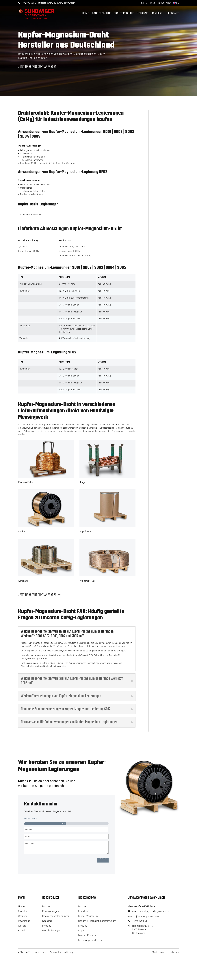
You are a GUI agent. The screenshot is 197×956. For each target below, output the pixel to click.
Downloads (164, 3)
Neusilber (47, 920)
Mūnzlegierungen (51, 930)
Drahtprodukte (124, 13)
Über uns (142, 13)
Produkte (23, 911)
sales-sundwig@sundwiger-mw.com (151, 911)
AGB (20, 952)
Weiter (103, 859)
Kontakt (173, 13)
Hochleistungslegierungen (56, 916)
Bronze (46, 906)
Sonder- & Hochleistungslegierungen (97, 920)
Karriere (156, 13)
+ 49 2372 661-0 (28, 3)
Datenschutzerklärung (61, 952)
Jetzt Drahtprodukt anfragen (37, 67)
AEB (28, 952)
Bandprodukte (101, 13)
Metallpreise (148, 3)
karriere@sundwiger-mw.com (143, 916)
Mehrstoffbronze (87, 935)
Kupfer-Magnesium (88, 916)
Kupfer (81, 930)
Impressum (40, 952)
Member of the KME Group (36, 19)
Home (85, 13)
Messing (46, 925)
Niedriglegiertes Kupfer (90, 940)
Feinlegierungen (50, 911)
